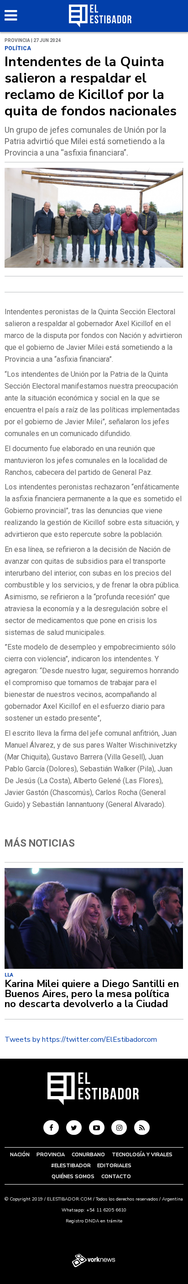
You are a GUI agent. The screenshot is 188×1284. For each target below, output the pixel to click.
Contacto (116, 1176)
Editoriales (114, 1165)
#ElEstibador (71, 1165)
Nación (20, 1154)
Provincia (51, 1154)
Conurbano (88, 1154)
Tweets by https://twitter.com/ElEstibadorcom (81, 1039)
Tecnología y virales (142, 1154)
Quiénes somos (73, 1176)
